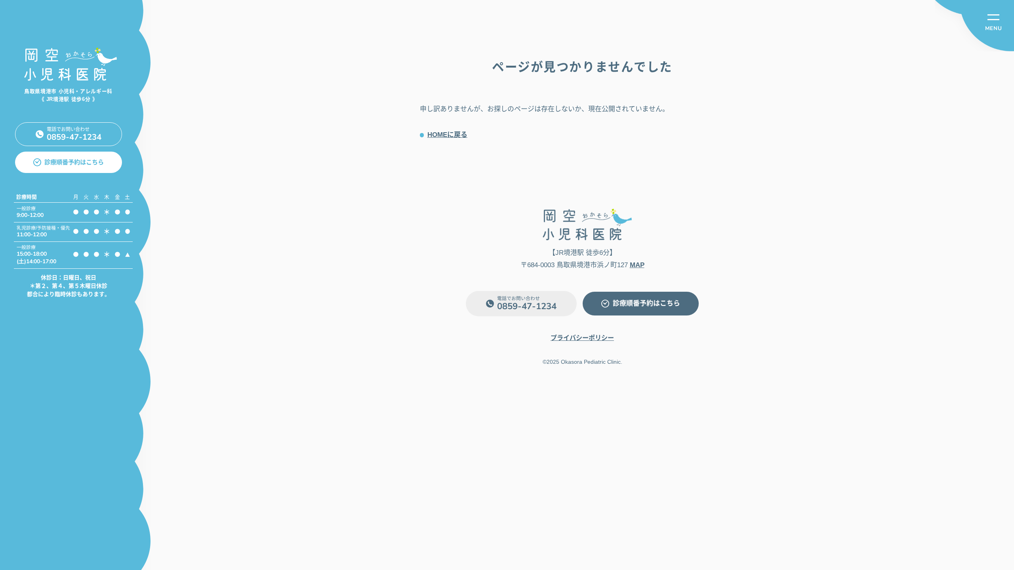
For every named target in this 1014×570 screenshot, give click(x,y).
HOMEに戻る (447, 135)
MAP (637, 265)
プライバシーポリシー (582, 337)
